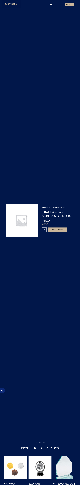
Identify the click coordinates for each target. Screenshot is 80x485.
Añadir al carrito (57, 230)
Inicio (7, 200)
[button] (50, 4)
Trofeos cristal (13, 200)
